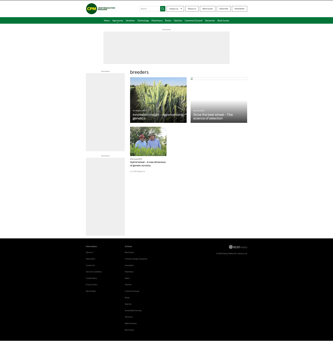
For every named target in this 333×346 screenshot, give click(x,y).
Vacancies (210, 20)
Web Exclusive (131, 323)
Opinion (178, 20)
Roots (168, 20)
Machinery (157, 20)
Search (162, 8)
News (107, 20)
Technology (143, 20)
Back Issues (208, 8)
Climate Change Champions (136, 259)
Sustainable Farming (133, 310)
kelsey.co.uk (242, 253)
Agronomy (117, 20)
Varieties (130, 20)
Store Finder (91, 291)
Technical (129, 317)
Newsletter (240, 8)
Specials (128, 304)
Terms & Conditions (94, 272)
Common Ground (193, 20)
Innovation (129, 265)
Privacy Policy (91, 284)
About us (192, 8)
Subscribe (223, 8)
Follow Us (173, 8)
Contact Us (90, 265)
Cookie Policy (91, 278)
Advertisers (90, 259)
